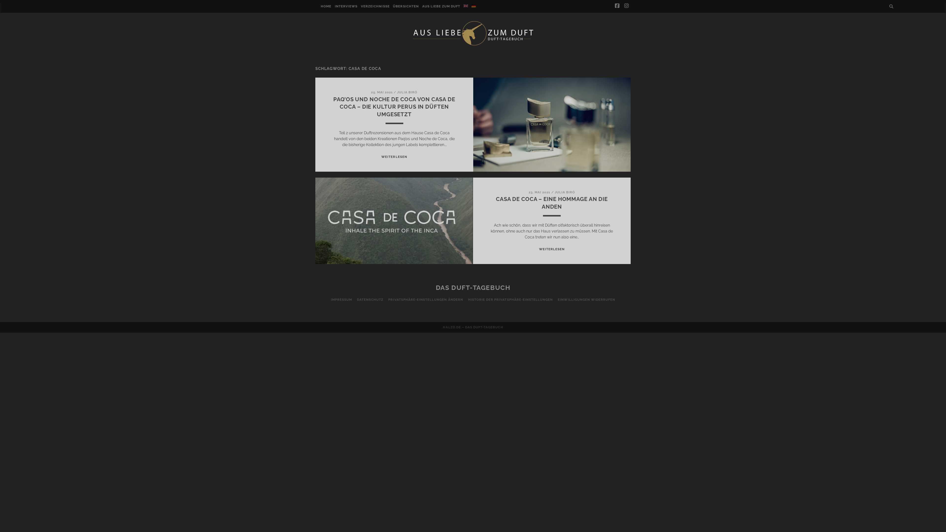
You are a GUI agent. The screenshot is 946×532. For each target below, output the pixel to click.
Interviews (346, 6)
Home (326, 6)
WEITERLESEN (394, 157)
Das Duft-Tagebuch (473, 287)
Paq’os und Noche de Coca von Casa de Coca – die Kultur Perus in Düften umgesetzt (394, 107)
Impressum (341, 299)
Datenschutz (370, 299)
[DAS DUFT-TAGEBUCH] (473, 45)
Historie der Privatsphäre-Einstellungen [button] (510, 299)
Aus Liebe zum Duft (441, 6)
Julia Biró (407, 92)
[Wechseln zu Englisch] (466, 5)
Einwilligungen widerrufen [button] (586, 299)
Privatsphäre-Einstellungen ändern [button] (425, 299)
